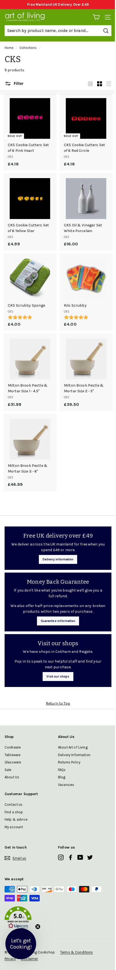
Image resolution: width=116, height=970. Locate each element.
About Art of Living (73, 747)
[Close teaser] (37, 926)
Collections (28, 48)
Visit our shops (57, 676)
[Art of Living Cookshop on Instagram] (61, 857)
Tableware (13, 755)
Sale (8, 770)
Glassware (13, 762)
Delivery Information (74, 755)
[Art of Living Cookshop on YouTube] (80, 857)
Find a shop (14, 812)
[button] (58, 918)
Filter (18, 83)
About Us (12, 777)
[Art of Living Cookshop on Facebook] (70, 857)
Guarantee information (58, 621)
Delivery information (58, 559)
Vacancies (66, 785)
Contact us (13, 804)
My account (14, 827)
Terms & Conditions (76, 952)
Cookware (13, 747)
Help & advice (16, 819)
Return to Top (58, 703)
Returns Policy (69, 762)
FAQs (62, 770)
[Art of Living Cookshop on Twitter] (90, 857)
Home (9, 48)
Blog (62, 777)
